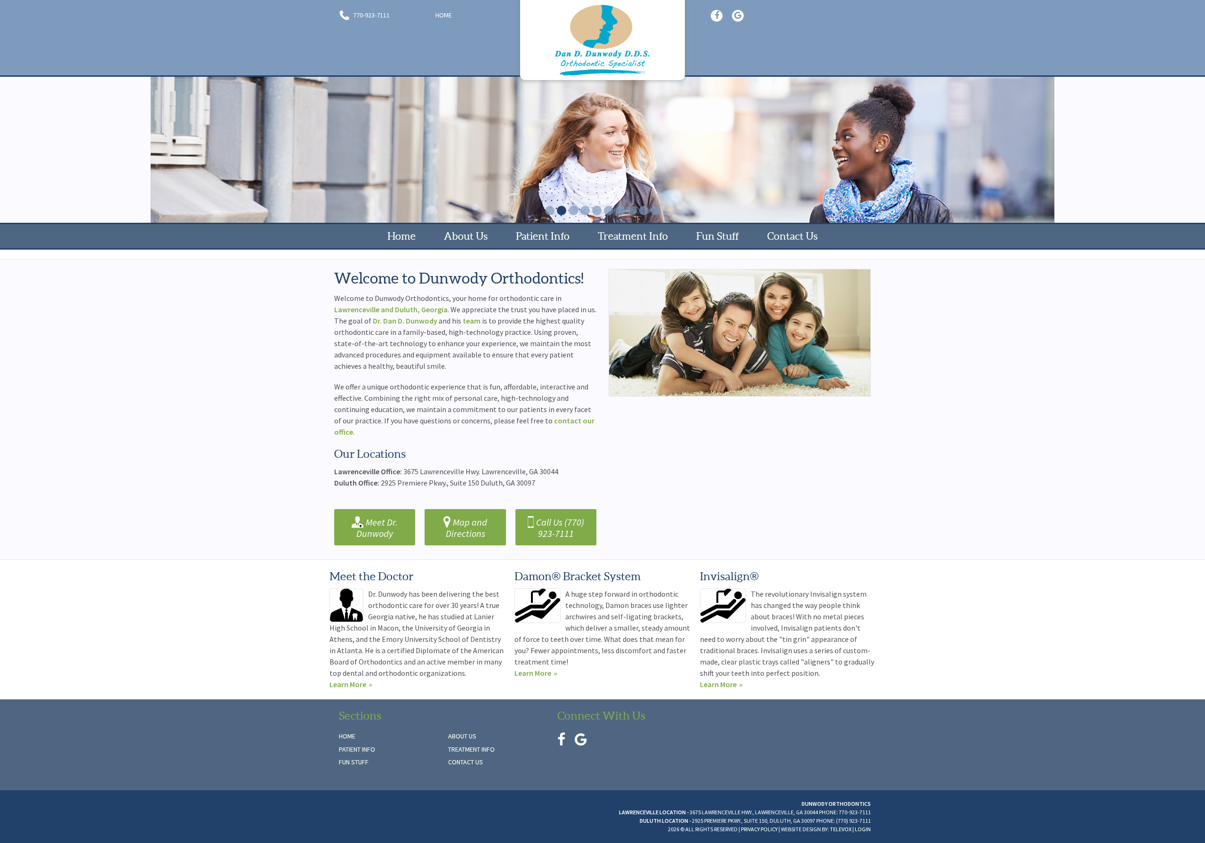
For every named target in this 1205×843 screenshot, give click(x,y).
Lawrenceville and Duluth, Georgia (391, 309)
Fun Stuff (354, 762)
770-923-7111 (371, 15)
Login (863, 829)
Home (443, 15)
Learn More (347, 684)
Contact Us (465, 762)
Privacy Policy (759, 829)
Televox (841, 829)
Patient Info (357, 749)
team (472, 320)
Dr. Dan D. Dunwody (405, 320)
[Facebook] (717, 16)
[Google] (738, 16)
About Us (462, 736)
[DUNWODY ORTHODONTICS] (602, 40)
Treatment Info (471, 749)
